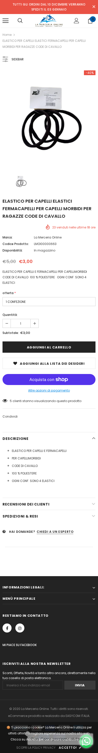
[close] (93, 7)
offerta (9, 293)
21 (11, 401)
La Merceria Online (48, 237)
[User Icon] (76, 20)
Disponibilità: (13, 250)
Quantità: (10, 315)
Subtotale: (11, 333)
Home (7, 35)
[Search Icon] (20, 20)
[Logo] (49, 20)
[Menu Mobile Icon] (6, 21)
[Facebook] (7, 628)
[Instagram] (19, 628)
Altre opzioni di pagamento (49, 390)
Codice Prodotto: (16, 244)
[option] (49, 116)
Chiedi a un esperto (55, 532)
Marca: (8, 237)
